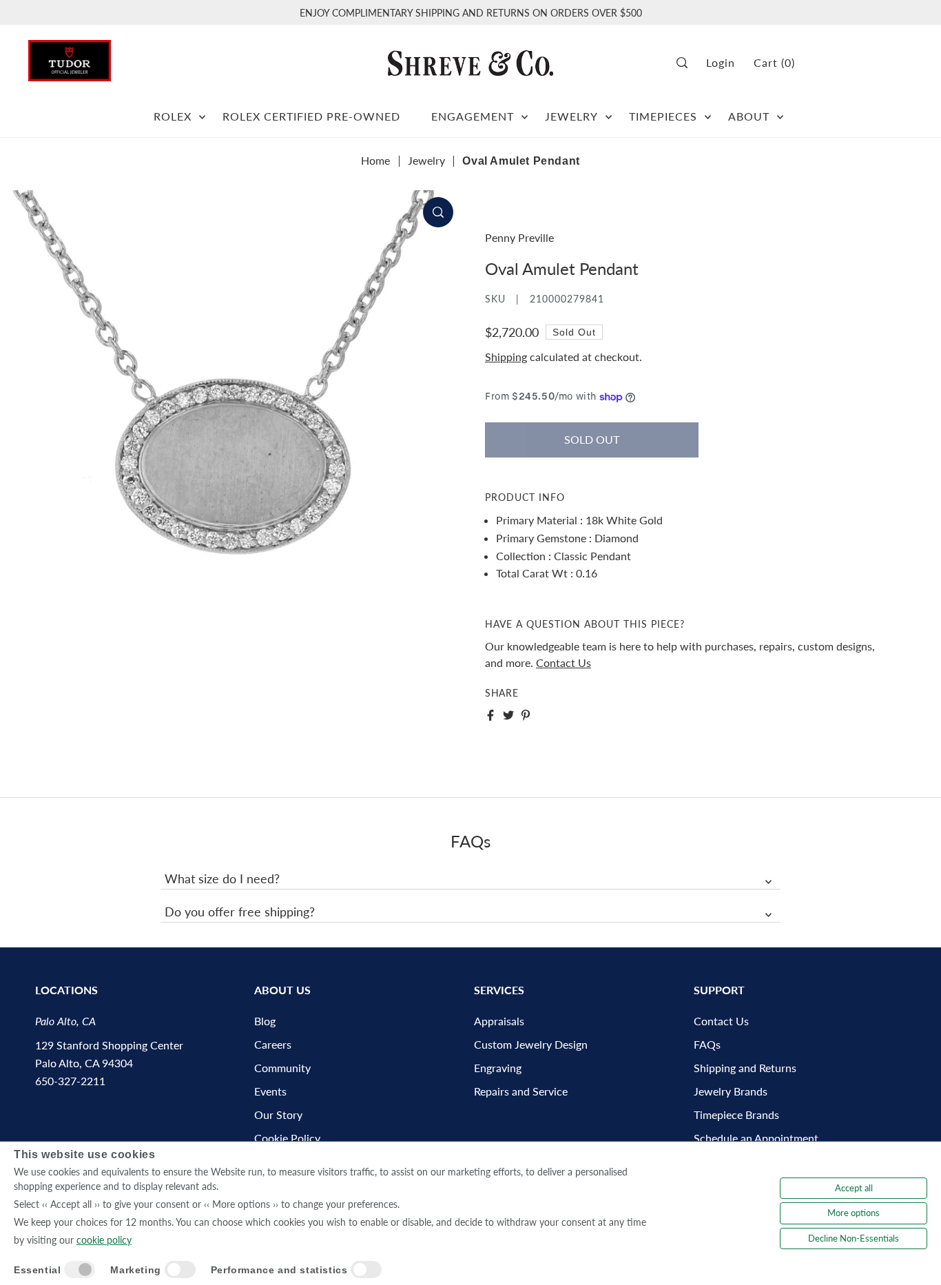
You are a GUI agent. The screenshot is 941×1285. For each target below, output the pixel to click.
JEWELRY (571, 116)
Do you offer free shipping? (240, 911)
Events (270, 1091)
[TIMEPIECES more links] (707, 111)
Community (282, 1067)
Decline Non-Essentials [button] (853, 1238)
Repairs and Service (521, 1091)
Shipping (506, 356)
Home (375, 160)
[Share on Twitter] (508, 715)
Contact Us (563, 662)
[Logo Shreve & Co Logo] (470, 63)
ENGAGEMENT (472, 116)
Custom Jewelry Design (531, 1044)
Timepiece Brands (736, 1114)
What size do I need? (222, 878)
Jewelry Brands (730, 1091)
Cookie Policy (287, 1137)
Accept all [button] (854, 1187)
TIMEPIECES (663, 116)
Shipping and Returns (745, 1067)
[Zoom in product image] (438, 212)
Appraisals (499, 1020)
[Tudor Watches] (69, 56)
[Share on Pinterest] (525, 715)
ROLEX (173, 116)
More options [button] (853, 1212)
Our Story (278, 1114)
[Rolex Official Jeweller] (861, 63)
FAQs (707, 1044)
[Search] (686, 63)
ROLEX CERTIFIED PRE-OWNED (311, 116)
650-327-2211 (70, 1080)
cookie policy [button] (104, 1240)
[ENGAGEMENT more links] (524, 111)
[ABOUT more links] (780, 111)
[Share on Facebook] (490, 715)
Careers (272, 1044)
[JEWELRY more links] (608, 111)
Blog (265, 1020)
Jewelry (426, 160)
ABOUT (748, 116)
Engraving (497, 1067)
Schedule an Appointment (756, 1137)
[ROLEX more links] (202, 111)
